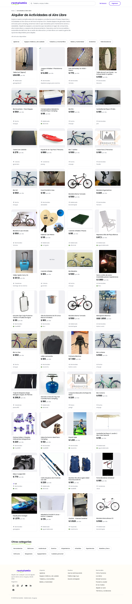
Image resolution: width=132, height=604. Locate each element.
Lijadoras (16, 42)
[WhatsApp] (13, 586)
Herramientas (17, 548)
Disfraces (30, 548)
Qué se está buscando (75, 573)
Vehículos (16, 554)
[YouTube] (26, 586)
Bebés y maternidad (77, 42)
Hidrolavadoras (106, 42)
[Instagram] (18, 586)
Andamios (92, 42)
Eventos (53, 548)
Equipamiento (41, 554)
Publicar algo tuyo (73, 576)
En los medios (100, 585)
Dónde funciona (101, 579)
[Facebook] (13, 590)
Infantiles (78, 548)
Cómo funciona (101, 573)
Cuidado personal (57, 554)
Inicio (13, 11)
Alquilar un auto (101, 588)
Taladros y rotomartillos (57, 42)
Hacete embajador (74, 579)
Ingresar (115, 3)
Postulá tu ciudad (101, 582)
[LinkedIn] (31, 586)
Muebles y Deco (104, 548)
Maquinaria (28, 554)
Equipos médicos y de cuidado (34, 42)
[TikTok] (22, 586)
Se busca (103, 3)
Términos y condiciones (103, 591)
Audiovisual (42, 548)
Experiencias (90, 548)
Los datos (99, 576)
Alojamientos (65, 548)
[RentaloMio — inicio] (19, 3)
